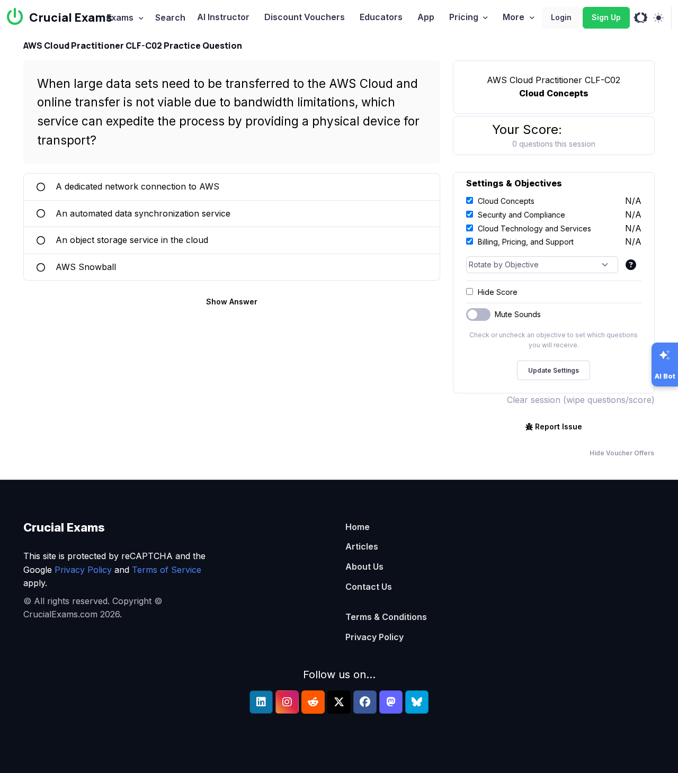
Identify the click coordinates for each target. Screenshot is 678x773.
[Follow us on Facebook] (365, 702)
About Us (364, 566)
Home (357, 527)
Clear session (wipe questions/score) (581, 399)
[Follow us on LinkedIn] (261, 702)
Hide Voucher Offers (622, 453)
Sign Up (606, 17)
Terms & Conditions (386, 617)
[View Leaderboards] (640, 18)
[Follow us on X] (339, 702)
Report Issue (558, 426)
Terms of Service (166, 569)
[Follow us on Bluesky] (417, 702)
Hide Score (498, 291)
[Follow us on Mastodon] (391, 702)
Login (561, 17)
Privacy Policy (83, 569)
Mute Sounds (518, 314)
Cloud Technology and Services (534, 228)
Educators (381, 17)
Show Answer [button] (231, 301)
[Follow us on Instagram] (287, 702)
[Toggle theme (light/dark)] (658, 18)
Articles (361, 546)
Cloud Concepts (506, 200)
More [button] (513, 17)
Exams (119, 17)
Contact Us (368, 586)
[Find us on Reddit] (313, 702)
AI (223, 17)
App (425, 17)
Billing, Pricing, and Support (526, 241)
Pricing (463, 17)
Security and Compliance (521, 214)
